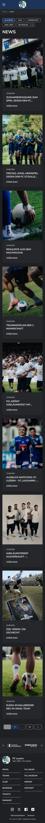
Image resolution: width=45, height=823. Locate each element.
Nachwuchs (23, 25)
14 (30, 727)
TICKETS (6, 794)
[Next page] (38, 727)
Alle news (8, 20)
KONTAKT (29, 788)
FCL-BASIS (29, 769)
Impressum (30, 815)
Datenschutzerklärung (18, 815)
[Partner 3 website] (31, 745)
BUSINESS (7, 788)
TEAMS (5, 775)
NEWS (5, 769)
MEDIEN (28, 782)
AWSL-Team (8, 25)
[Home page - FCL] (22, 4)
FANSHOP (7, 800)
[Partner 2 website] (14, 745)
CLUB (5, 782)
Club (20, 20)
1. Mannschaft (33, 20)
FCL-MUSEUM (30, 775)
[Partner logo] (12, 809)
